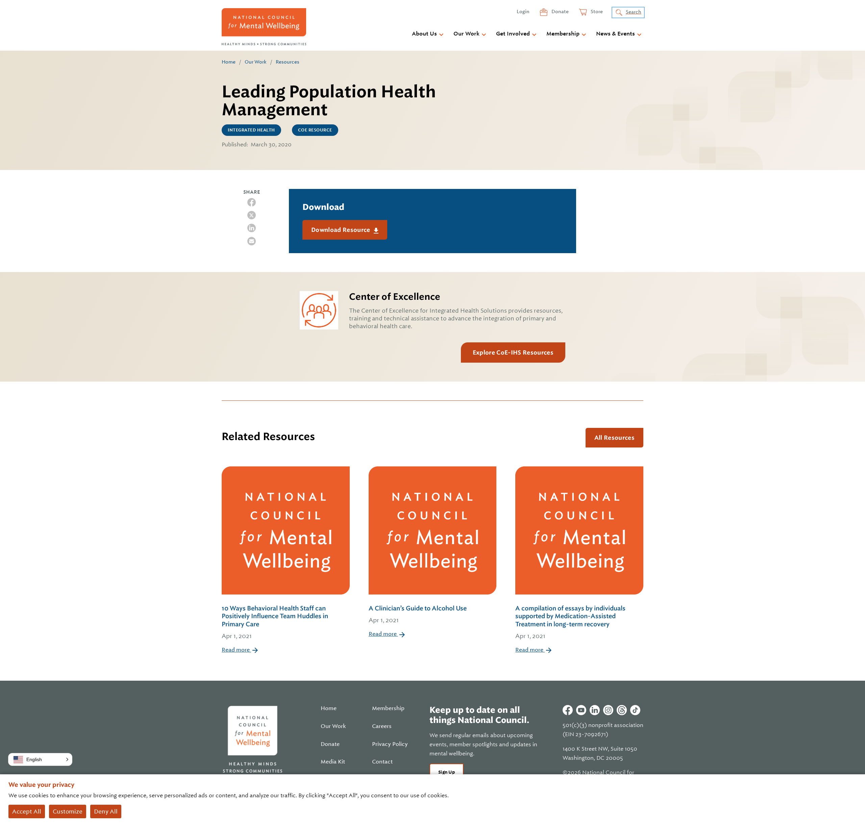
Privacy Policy (390, 744)
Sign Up (446, 772)
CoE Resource (315, 130)
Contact (382, 761)
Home (229, 62)
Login (523, 11)
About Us (424, 33)
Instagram (608, 710)
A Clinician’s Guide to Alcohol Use (418, 614)
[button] (40, 759)
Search (633, 12)
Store (596, 11)
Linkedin (595, 710)
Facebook (568, 710)
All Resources (614, 437)
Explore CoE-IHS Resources (513, 352)
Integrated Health (251, 130)
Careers (382, 726)
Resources (287, 62)
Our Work (466, 33)
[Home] (264, 26)
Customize (67, 811)
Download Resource (341, 230)
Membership (562, 33)
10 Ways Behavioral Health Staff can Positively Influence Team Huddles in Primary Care (275, 622)
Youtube (581, 710)
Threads (622, 710)
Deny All (106, 811)
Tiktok (635, 710)
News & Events (615, 33)
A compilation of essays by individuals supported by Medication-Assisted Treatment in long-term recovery (570, 622)
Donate (559, 11)
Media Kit (333, 761)
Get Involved (513, 33)
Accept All (26, 811)
